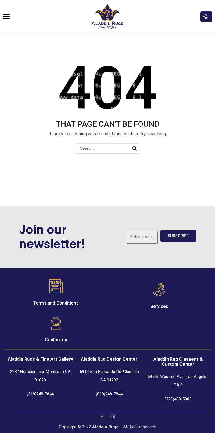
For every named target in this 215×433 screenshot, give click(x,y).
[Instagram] (113, 417)
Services (159, 306)
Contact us (56, 339)
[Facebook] (102, 417)
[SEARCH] (134, 148)
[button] (6, 16)
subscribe (178, 236)
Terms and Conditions (56, 303)
